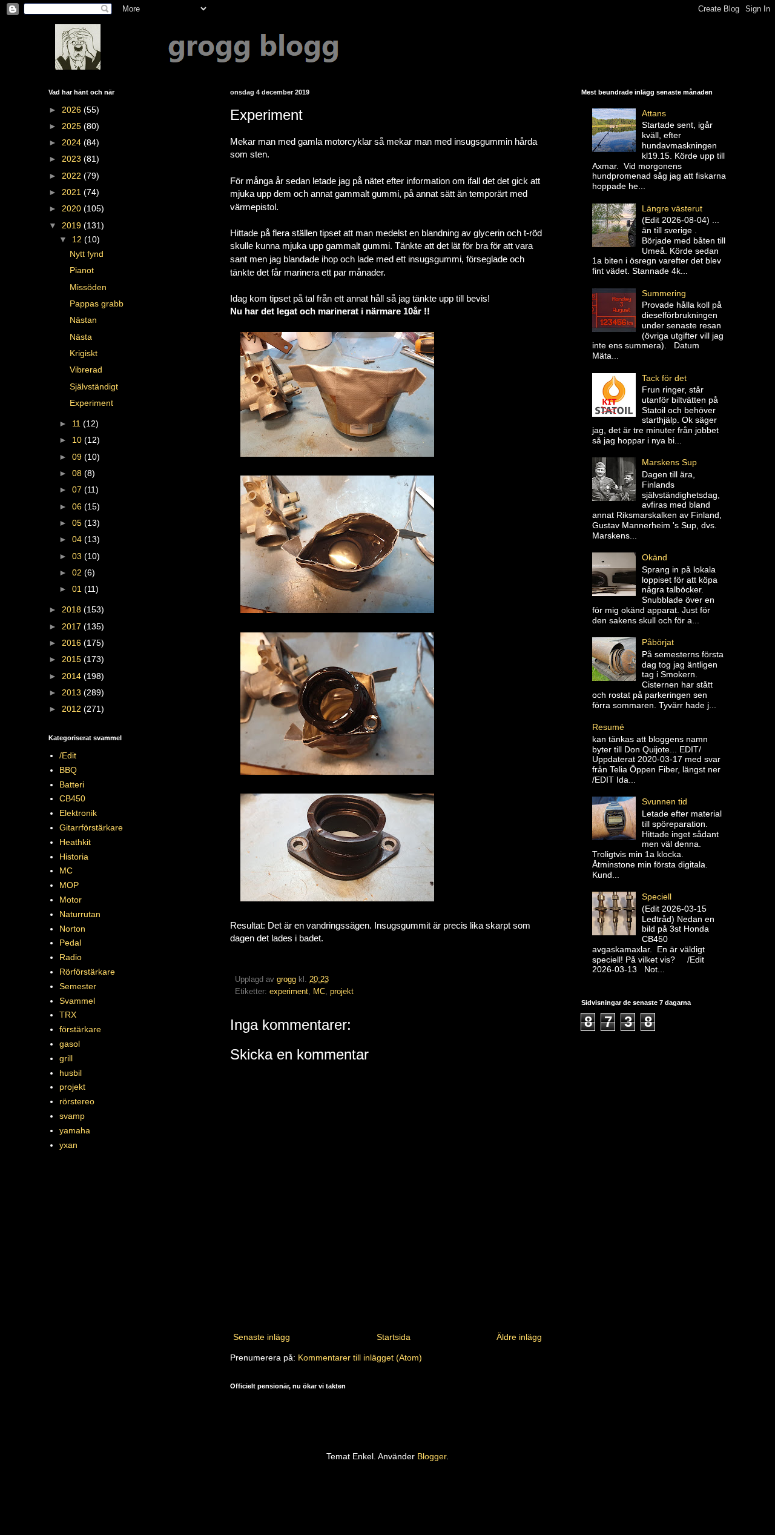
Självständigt (94, 386)
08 (78, 473)
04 (78, 539)
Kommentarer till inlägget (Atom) (360, 1357)
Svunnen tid (664, 801)
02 (78, 572)
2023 (73, 159)
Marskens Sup (669, 462)
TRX (67, 1014)
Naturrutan (80, 914)
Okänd (654, 557)
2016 (73, 643)
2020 (73, 208)
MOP (69, 885)
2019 (73, 225)
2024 (73, 142)
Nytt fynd (87, 254)
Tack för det (664, 378)
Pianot (82, 270)
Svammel (77, 1001)
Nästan (83, 320)
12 (78, 239)
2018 (73, 609)
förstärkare (80, 1029)
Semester (77, 986)
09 (78, 457)
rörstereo (76, 1101)
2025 (73, 126)
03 (78, 556)
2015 (73, 659)
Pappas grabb (97, 303)
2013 (73, 692)
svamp (72, 1116)
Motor (70, 899)
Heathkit (75, 842)
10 (78, 440)
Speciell (656, 896)
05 (78, 523)
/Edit (67, 755)
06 (78, 506)
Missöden (88, 287)
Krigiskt (83, 353)
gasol (69, 1044)
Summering (664, 293)
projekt (342, 991)
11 (77, 423)
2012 (73, 709)
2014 (73, 676)
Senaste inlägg (261, 1337)
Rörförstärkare (87, 971)
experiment (288, 991)
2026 (73, 109)
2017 (73, 626)
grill (66, 1058)
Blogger (431, 1456)
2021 (73, 192)
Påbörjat (658, 642)
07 (78, 489)
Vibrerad (86, 369)
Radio (70, 957)
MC (319, 991)
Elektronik (78, 813)
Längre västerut (672, 208)
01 (78, 589)
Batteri (71, 784)
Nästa (81, 337)
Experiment (91, 403)
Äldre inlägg (519, 1337)
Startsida (394, 1337)
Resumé (608, 727)
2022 (73, 176)
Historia (73, 856)
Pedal (70, 942)
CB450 (72, 798)
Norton (72, 928)
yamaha (74, 1130)
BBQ (68, 770)
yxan (68, 1145)
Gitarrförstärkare (91, 827)
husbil (70, 1073)
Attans (654, 113)
